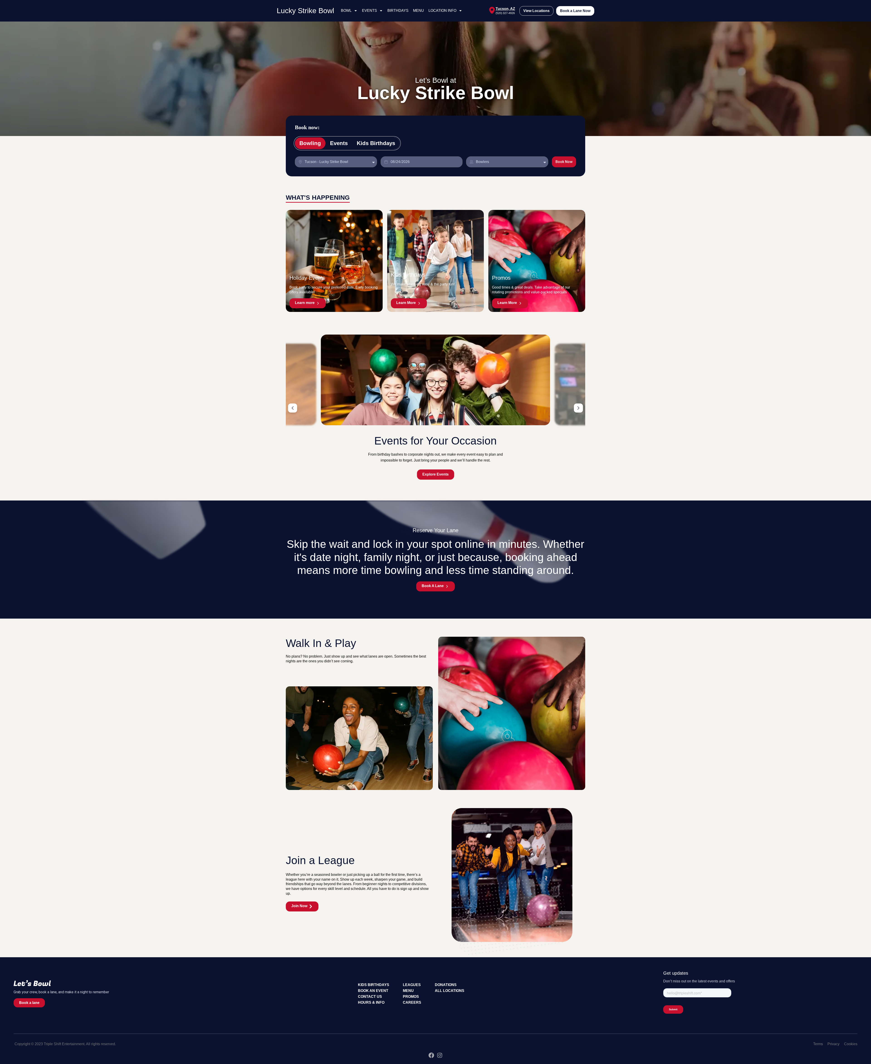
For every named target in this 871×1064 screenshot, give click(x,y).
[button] (292, 408)
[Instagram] (440, 1055)
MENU (418, 10)
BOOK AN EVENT (373, 991)
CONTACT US (370, 996)
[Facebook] (431, 1055)
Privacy (833, 1044)
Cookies (850, 1044)
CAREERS (412, 1002)
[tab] (310, 143)
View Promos (435, 474)
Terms (818, 1044)
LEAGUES (412, 985)
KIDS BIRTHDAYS (373, 985)
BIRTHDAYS (398, 10)
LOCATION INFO (442, 10)
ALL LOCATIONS (449, 991)
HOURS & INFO (371, 1002)
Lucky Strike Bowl (305, 11)
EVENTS (369, 10)
